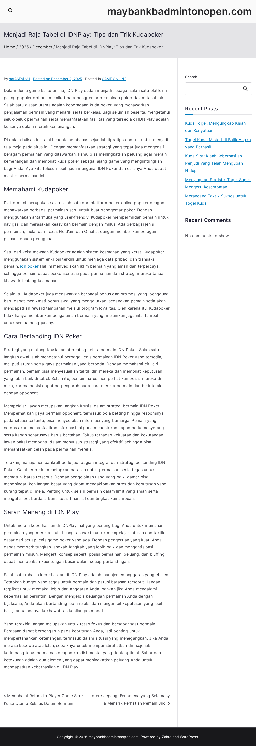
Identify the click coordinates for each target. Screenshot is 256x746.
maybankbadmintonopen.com (180, 11)
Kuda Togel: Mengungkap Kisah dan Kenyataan (215, 127)
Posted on (57, 79)
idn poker (29, 266)
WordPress (189, 737)
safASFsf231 (19, 79)
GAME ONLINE (114, 79)
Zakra (167, 737)
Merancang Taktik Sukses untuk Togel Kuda (215, 200)
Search (191, 77)
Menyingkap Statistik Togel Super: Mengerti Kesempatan (218, 183)
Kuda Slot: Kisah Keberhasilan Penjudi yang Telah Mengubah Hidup (214, 163)
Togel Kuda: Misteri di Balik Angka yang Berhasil (218, 143)
